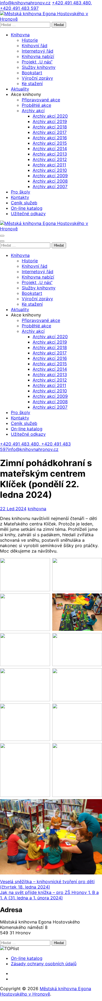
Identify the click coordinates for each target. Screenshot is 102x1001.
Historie (30, 40)
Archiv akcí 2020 (50, 116)
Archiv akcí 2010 (50, 170)
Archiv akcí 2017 (50, 132)
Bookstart (32, 72)
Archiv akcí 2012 (50, 159)
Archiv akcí (33, 110)
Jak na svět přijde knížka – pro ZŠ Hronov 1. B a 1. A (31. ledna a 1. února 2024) (49, 895)
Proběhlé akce (36, 105)
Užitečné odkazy (28, 213)
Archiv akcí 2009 (50, 175)
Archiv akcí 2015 (50, 143)
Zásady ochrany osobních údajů (43, 963)
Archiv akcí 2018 (50, 127)
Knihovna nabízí (38, 56)
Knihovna (20, 34)
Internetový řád (37, 51)
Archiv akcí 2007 (50, 186)
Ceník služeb (24, 202)
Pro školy (20, 192)
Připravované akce (41, 99)
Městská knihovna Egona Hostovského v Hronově (45, 991)
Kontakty (20, 197)
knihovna (37, 508)
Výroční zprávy (37, 78)
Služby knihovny (38, 67)
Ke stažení (32, 83)
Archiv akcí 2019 (50, 121)
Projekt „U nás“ (37, 61)
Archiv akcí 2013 (50, 154)
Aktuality (20, 89)
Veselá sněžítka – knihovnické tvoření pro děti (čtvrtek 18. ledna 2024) (47, 884)
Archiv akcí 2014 (50, 148)
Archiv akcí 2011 (49, 164)
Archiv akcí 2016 (50, 137)
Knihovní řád (34, 45)
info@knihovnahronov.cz (25, 2)
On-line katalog (26, 208)
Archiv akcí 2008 (50, 181)
